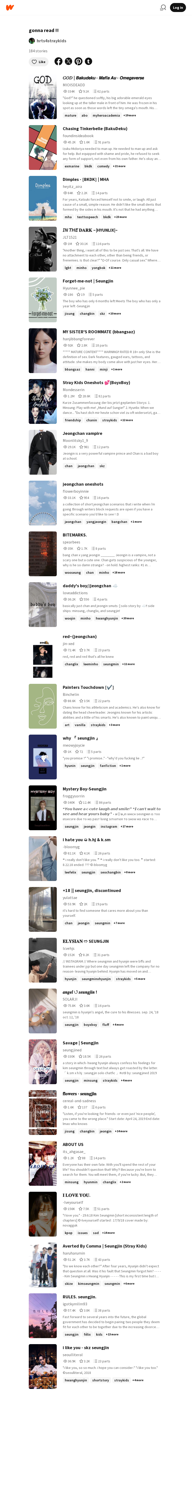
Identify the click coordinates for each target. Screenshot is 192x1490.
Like (42, 62)
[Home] (81, 8)
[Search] (163, 8)
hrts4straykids (51, 41)
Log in (178, 7)
